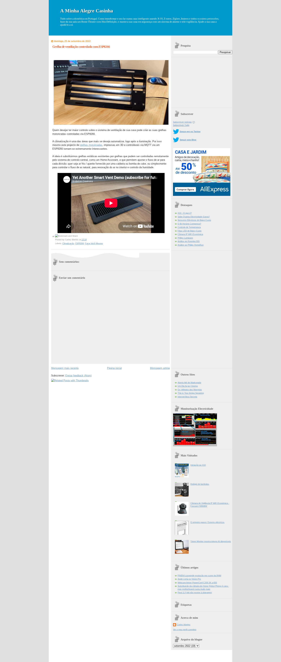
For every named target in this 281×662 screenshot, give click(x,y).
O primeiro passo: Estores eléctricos (207, 522)
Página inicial (114, 368)
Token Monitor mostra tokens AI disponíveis (210, 541)
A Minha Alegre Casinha (86, 11)
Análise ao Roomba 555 (189, 241)
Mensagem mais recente (65, 368)
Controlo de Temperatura (189, 227)
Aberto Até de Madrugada (189, 382)
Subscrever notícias (182, 122)
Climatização (68, 243)
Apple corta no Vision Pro (189, 579)
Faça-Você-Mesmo (94, 243)
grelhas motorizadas (91, 145)
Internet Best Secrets (187, 397)
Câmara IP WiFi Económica (190, 234)
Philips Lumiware (185, 238)
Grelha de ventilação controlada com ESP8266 (81, 46)
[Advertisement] (201, 81)
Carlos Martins (183, 624)
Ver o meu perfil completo (184, 629)
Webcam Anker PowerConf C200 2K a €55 (197, 582)
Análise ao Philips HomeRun (191, 245)
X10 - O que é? (185, 213)
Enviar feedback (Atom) (78, 375)
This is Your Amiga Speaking (191, 393)
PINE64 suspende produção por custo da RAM (199, 575)
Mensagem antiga (160, 368)
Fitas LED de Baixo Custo (189, 231)
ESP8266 (79, 243)
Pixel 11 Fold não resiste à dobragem (195, 592)
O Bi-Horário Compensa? (189, 224)
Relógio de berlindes (199, 484)
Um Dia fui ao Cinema (188, 386)
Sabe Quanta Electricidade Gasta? (194, 217)
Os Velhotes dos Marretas (190, 389)
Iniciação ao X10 (198, 465)
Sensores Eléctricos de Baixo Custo (194, 220)
